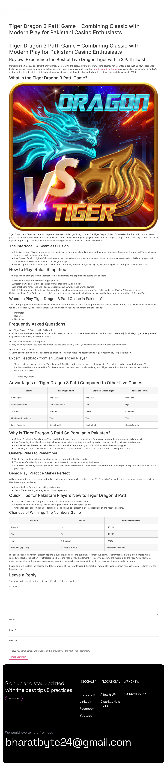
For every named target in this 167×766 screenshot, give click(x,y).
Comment (14, 586)
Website (13, 640)
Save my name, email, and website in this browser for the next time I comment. (50, 651)
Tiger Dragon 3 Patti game (105, 69)
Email (12, 630)
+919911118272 (135, 694)
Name (13, 619)
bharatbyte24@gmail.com (68, 742)
